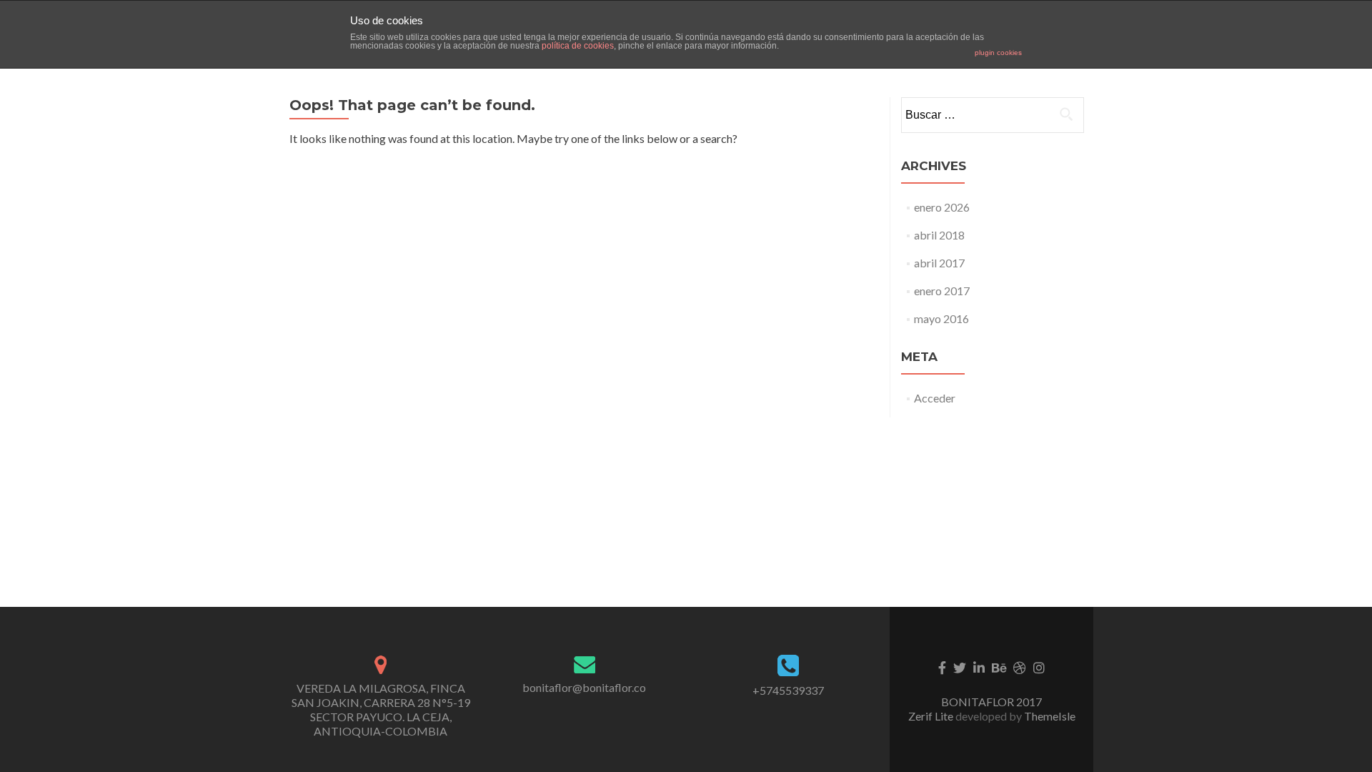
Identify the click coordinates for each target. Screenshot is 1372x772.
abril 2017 (939, 262)
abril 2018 (939, 235)
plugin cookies (998, 52)
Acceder (934, 398)
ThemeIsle (1049, 716)
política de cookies (578, 46)
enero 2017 (942, 290)
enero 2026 (942, 207)
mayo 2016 (941, 318)
